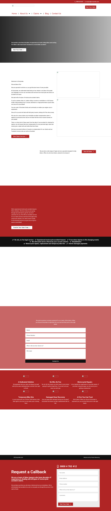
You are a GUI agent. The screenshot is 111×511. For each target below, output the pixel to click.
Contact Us (56, 13)
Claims (36, 13)
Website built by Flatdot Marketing (92, 457)
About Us (24, 13)
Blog (47, 13)
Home (14, 13)
